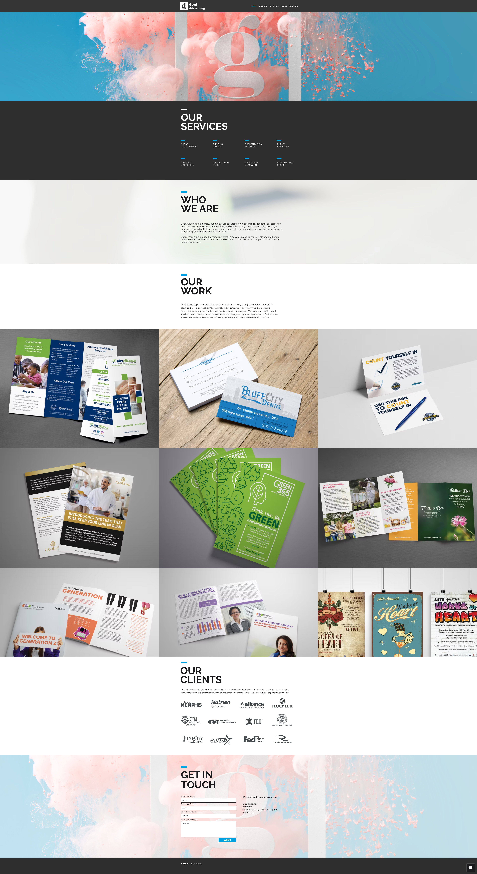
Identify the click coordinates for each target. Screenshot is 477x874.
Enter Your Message (189, 819)
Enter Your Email (187, 804)
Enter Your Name (188, 796)
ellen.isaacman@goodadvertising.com (260, 809)
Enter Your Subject (188, 812)
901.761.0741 (248, 812)
